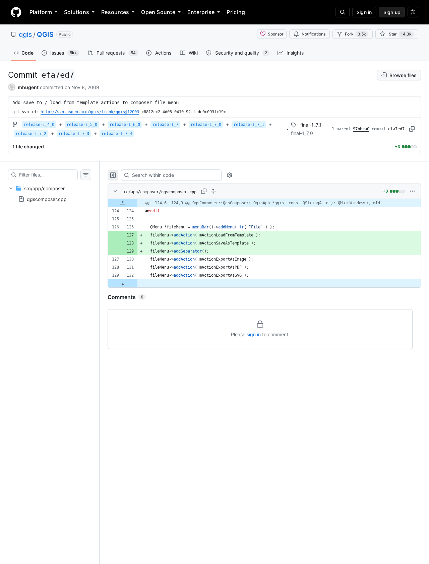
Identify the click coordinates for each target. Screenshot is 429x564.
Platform (40, 12)
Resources (115, 12)
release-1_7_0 (206, 124)
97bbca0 (361, 129)
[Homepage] (16, 12)
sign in (254, 334)
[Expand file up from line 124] (122, 203)
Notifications (313, 34)
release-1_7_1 (249, 124)
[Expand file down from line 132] (122, 283)
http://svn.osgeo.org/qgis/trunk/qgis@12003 (90, 112)
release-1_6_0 (125, 124)
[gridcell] (264, 203)
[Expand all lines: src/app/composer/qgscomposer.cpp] (213, 191)
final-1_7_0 (302, 133)
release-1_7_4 (117, 133)
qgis (25, 34)
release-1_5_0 (82, 124)
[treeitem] (49, 193)
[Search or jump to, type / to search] (342, 12)
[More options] (412, 191)
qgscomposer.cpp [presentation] (47, 199)
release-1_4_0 (39, 124)
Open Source (158, 12)
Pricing (236, 12)
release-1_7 (165, 124)
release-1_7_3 (74, 133)
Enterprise (200, 12)
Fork (355, 34)
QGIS (45, 34)
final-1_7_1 (310, 125)
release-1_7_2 (31, 133)
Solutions (76, 12)
